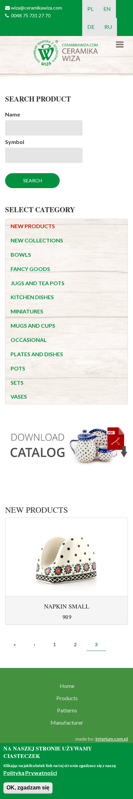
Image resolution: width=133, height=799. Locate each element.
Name (12, 114)
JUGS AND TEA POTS (37, 283)
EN (107, 8)
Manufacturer (66, 722)
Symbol (14, 142)
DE (90, 26)
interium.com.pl (111, 739)
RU (108, 26)
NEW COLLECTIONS (37, 240)
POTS (18, 368)
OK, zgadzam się (27, 788)
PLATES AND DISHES (37, 354)
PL (90, 8)
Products (67, 698)
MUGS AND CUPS (33, 325)
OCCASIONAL (29, 340)
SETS (17, 382)
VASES (19, 396)
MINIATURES (27, 311)
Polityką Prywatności (30, 772)
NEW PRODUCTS (33, 226)
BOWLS (21, 254)
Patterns (67, 710)
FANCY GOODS (30, 269)
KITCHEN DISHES (32, 297)
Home (67, 686)
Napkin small (66, 606)
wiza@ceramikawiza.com (36, 8)
